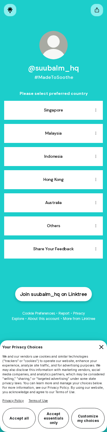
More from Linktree (79, 318)
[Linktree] (10, 10)
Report (64, 313)
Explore (18, 318)
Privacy (79, 313)
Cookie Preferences (38, 313)
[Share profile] (97, 10)
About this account (43, 318)
